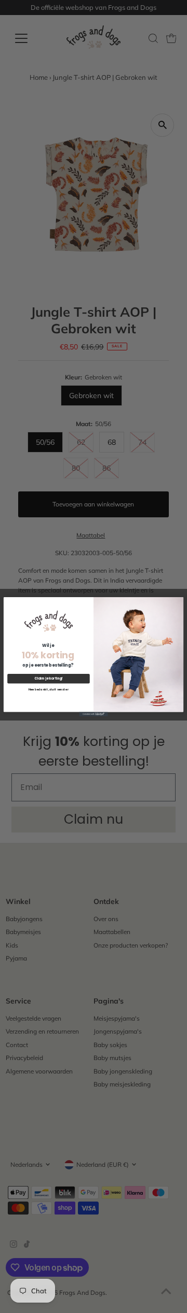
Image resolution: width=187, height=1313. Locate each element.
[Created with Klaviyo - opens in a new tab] (93, 714)
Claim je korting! (48, 678)
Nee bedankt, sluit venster (49, 689)
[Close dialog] (179, 601)
